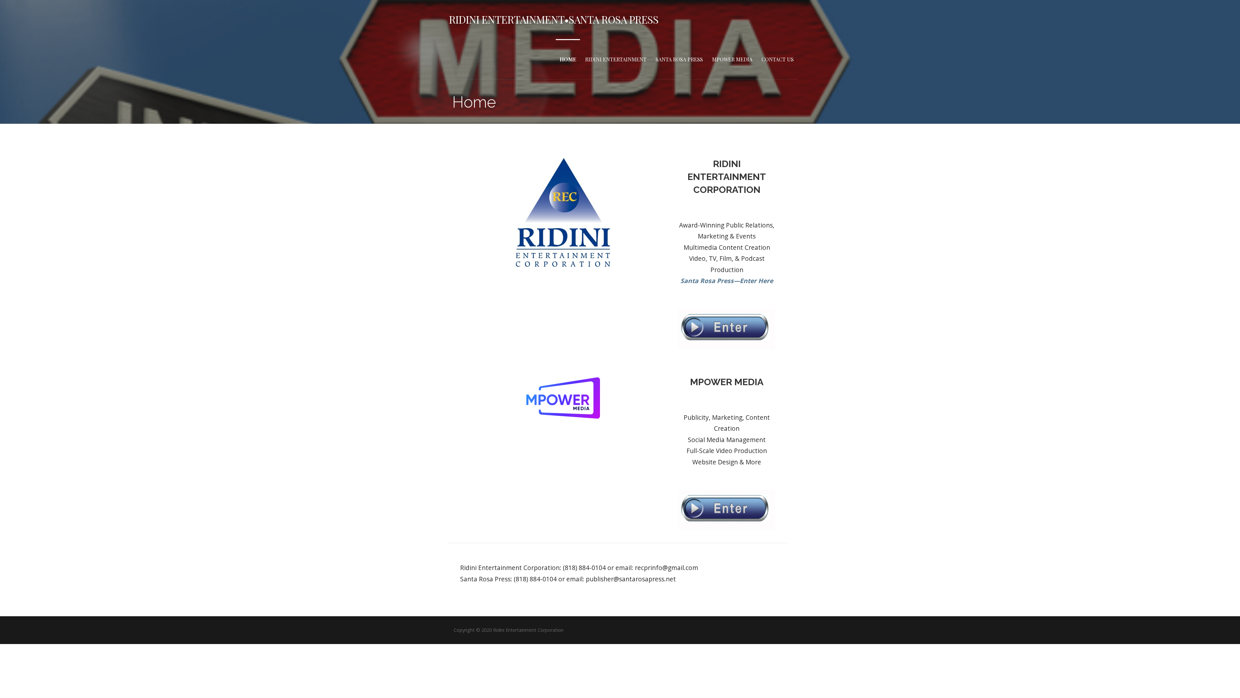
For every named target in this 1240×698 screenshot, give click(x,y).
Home (568, 59)
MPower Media (732, 59)
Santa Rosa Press (679, 59)
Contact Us (777, 59)
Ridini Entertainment (615, 59)
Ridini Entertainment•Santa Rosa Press (553, 19)
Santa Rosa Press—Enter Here (726, 280)
